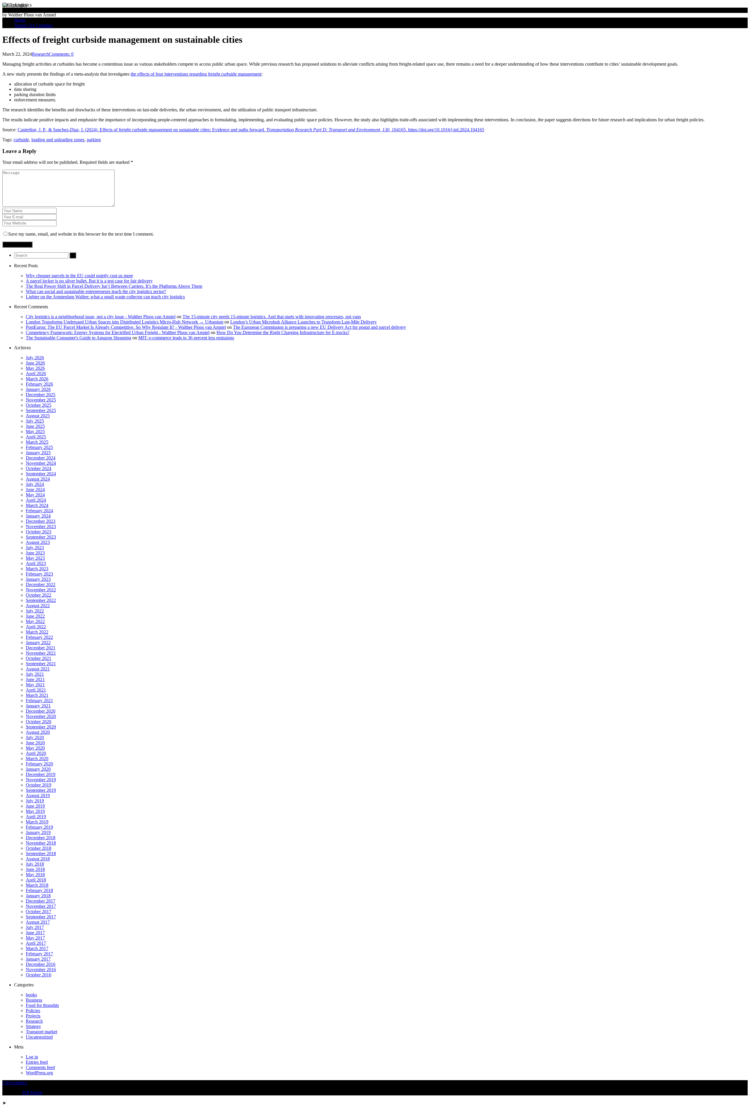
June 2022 (35, 616)
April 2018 (36, 879)
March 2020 (37, 758)
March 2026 (37, 378)
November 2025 (41, 399)
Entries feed (37, 1062)
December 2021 (40, 647)
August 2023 (38, 542)
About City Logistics (33, 25)
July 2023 (35, 547)
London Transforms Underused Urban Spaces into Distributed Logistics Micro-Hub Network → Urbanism (124, 321)
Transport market (41, 1031)
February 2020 (39, 763)
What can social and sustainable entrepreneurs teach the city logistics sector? (96, 291)
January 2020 (38, 769)
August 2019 (38, 795)
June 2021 (35, 679)
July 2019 (35, 800)
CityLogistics (14, 4)
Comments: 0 (61, 54)
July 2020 (35, 737)
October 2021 (38, 658)
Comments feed (40, 1067)
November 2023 (41, 526)
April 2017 (36, 943)
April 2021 (36, 689)
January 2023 (38, 579)
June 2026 (35, 362)
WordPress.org (39, 1072)
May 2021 (35, 684)
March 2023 (37, 568)
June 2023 (35, 552)
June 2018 (35, 869)
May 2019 (35, 811)
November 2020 (41, 716)
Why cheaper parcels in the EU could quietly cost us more (79, 275)
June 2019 (35, 806)
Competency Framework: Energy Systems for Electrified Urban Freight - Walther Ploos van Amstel (117, 332)
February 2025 (39, 447)
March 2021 (37, 695)
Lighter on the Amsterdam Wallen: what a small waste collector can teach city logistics (105, 296)
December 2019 (40, 774)
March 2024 (37, 505)
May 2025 (35, 431)
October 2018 (38, 848)
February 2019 (39, 827)
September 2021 (41, 663)
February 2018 (39, 890)
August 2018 (38, 858)
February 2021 (39, 700)
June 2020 (35, 742)
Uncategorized (39, 1036)
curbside (21, 139)
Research (40, 54)
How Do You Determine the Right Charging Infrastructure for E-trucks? (283, 332)
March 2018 (37, 885)
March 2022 (37, 631)
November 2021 (41, 653)
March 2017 (37, 948)
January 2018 (38, 895)
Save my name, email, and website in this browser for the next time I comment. (81, 234)
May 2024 (35, 494)
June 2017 (35, 932)
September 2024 (41, 473)
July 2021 (35, 674)
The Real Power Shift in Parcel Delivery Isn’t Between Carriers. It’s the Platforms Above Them (114, 286)
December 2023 (40, 521)
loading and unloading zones (57, 139)
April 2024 (36, 500)
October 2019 (38, 784)
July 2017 (35, 927)
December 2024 (40, 457)
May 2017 (35, 937)
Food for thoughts (42, 1005)
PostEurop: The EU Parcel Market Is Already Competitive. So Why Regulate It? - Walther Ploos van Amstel (126, 327)
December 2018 (40, 837)
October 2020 (38, 721)
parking (94, 139)
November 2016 (41, 969)
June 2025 (35, 426)
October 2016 (38, 974)
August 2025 (38, 415)
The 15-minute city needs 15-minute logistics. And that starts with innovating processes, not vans (272, 316)
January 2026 (38, 389)
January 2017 (38, 958)
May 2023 (35, 558)
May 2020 (35, 748)
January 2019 (38, 832)
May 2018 (35, 874)
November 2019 (41, 779)
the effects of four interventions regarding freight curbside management (196, 74)
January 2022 (38, 642)
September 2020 (41, 726)
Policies (33, 1010)
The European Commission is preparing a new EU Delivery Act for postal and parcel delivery (319, 327)
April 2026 (36, 373)
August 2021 (38, 668)
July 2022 (35, 610)
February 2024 (39, 510)
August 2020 (38, 732)
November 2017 (41, 906)
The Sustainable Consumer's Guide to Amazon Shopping (78, 337)
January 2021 (38, 705)
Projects (33, 1015)
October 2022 (38, 595)
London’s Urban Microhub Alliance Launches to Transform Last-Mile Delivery (303, 321)
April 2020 (36, 753)
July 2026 (35, 357)
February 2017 (39, 953)
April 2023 (36, 563)
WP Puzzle (32, 1092)
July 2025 (35, 420)
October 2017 (38, 911)
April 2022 (36, 626)
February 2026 (39, 384)
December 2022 (40, 584)
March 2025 (37, 442)
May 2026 (35, 368)
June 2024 (35, 489)
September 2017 (41, 916)
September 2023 (41, 537)
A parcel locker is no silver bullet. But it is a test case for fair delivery (89, 280)
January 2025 (38, 452)
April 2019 (36, 816)
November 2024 (41, 463)
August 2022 (38, 605)
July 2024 (35, 484)
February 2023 (39, 573)
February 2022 (39, 637)
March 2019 (37, 821)
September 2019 (41, 790)
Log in (32, 1056)
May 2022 (35, 621)
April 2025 (36, 436)
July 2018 (35, 864)
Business (34, 1000)
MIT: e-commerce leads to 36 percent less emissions (186, 337)
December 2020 (40, 711)
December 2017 (40, 900)
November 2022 (41, 589)
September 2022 (41, 600)
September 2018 (41, 853)
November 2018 (41, 842)
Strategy (33, 1026)
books (31, 994)
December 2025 (40, 394)
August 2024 (38, 478)
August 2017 (38, 922)
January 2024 (38, 515)
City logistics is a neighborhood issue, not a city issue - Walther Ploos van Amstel (100, 316)
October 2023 (38, 531)
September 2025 (41, 410)
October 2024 (38, 468)
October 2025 (38, 405)
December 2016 (40, 964)
